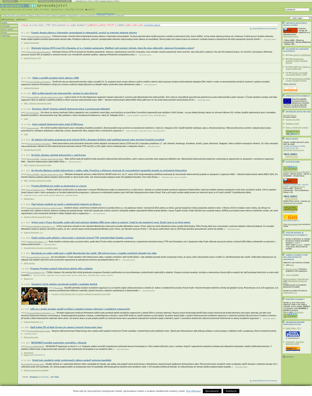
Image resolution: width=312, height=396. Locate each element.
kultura (103, 275)
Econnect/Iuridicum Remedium (39, 36)
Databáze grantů (292, 124)
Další (57, 377)
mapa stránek (300, 385)
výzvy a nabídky (292, 275)
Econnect (58, 288)
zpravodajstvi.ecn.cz (38, 20)
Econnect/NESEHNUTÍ (35, 346)
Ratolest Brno (29, 199)
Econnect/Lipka (33, 113)
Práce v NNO (93, 1)
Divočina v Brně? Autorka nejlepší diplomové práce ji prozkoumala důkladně (71, 109)
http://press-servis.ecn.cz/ (293, 150)
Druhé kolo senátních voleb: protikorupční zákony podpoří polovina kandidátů (71, 360)
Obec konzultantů (291, 224)
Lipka (26, 119)
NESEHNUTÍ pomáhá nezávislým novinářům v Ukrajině (58, 343)
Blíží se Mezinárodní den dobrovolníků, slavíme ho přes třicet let (65, 93)
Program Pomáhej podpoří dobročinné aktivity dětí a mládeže (61, 268)
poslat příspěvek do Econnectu (264, 29)
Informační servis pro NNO (298, 112)
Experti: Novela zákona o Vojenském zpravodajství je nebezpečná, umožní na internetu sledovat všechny (84, 32)
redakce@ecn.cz (290, 293)
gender (52, 195)
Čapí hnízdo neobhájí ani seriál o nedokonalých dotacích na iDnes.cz (66, 204)
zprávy (4, 23)
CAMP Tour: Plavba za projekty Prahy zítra (298, 68)
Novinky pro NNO (293, 119)
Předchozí (34, 377)
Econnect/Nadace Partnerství (38, 257)
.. (49, 377)
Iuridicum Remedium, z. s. (33, 232)
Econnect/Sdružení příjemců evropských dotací (44, 208)
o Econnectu (298, 312)
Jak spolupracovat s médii (296, 202)
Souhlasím (231, 391)
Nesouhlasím (212, 391)
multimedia (5, 36)
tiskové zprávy (7, 29)
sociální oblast (43, 195)
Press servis (292, 139)
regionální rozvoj (146, 115)
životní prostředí (133, 115)
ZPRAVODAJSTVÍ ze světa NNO (296, 172)
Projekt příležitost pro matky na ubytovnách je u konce (58, 186)
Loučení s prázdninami (302, 55)
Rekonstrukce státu (31, 337)
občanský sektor (270, 39)
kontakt (287, 385)
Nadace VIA (28, 279)
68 (52, 377)
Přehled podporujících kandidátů (36, 370)
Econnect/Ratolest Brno (36, 190)
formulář (299, 245)
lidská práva (60, 195)
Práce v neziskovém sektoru (297, 127)
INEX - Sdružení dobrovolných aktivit (37, 103)
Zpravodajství (291, 279)
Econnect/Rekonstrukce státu (39, 331)
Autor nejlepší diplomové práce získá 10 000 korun (57, 124)
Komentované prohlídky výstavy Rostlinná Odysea (297, 61)
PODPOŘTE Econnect (295, 299)
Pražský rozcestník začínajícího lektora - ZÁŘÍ (296, 74)
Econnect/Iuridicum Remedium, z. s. (41, 226)
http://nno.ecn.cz (289, 115)
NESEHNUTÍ (28, 353)
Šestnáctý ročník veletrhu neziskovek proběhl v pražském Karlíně (64, 284)
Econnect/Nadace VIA (36, 272)
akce (292, 265)
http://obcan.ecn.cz (290, 36)
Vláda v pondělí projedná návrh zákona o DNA (55, 78)
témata (4, 32)
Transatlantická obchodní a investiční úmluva (41, 248)
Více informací (193, 391)
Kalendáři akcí (303, 279)
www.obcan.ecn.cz (297, 186)
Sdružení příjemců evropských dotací (38, 217)
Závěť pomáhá (29, 263)
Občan (116, 1)
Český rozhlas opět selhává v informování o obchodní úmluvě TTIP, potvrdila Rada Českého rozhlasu (82, 238)
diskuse (27, 355)
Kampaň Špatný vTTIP (32, 58)
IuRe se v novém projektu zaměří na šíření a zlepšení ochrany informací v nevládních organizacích (80, 309)
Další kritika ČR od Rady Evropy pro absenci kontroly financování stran (66, 327)
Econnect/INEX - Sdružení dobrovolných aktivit (45, 97)
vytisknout (289, 357)
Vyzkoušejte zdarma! (151, 25)
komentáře (5, 26)
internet (110, 275)
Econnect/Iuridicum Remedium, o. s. (41, 313)
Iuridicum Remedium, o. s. (33, 322)
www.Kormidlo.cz (290, 212)
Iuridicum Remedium (31, 43)
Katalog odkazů (106, 1)
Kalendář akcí (81, 1)
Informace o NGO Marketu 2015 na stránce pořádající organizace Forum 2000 (81, 294)
